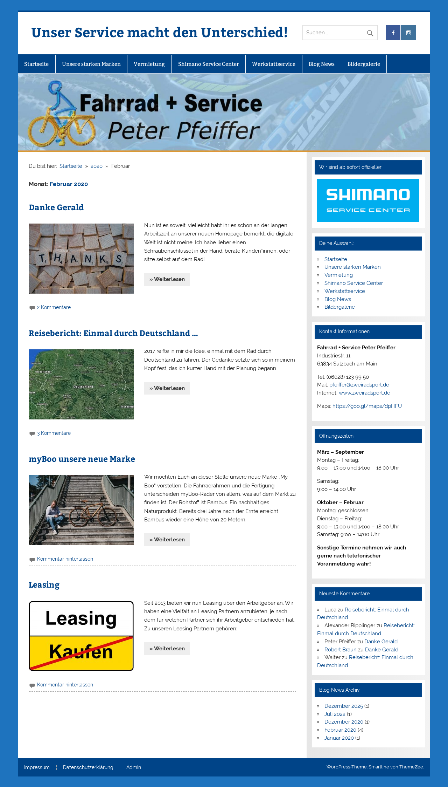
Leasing (44, 584)
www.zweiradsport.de (364, 393)
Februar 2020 (340, 730)
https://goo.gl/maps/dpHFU (367, 406)
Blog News (322, 64)
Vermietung (149, 64)
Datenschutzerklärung (88, 767)
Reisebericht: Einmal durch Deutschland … (113, 332)
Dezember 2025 (343, 706)
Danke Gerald (56, 206)
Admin (133, 767)
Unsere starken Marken (91, 64)
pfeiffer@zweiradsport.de (359, 385)
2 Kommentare (54, 307)
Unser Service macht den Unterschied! (159, 32)
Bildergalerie (364, 64)
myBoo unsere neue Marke (82, 458)
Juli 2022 (334, 714)
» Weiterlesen (167, 279)
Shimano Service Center (208, 64)
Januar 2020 (339, 738)
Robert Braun (340, 649)
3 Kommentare (54, 433)
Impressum (37, 767)
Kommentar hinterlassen (65, 559)
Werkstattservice (273, 64)
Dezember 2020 (343, 722)
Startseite (36, 64)
